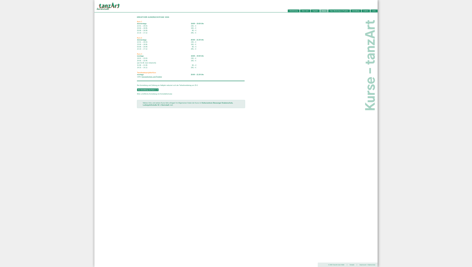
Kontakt (352, 265)
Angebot (315, 11)
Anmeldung (355, 11)
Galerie (365, 11)
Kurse (324, 11)
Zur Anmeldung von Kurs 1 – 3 (148, 89)
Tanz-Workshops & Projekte (339, 11)
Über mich (305, 11)
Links (374, 11)
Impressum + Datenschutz (367, 265)
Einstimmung (294, 11)
